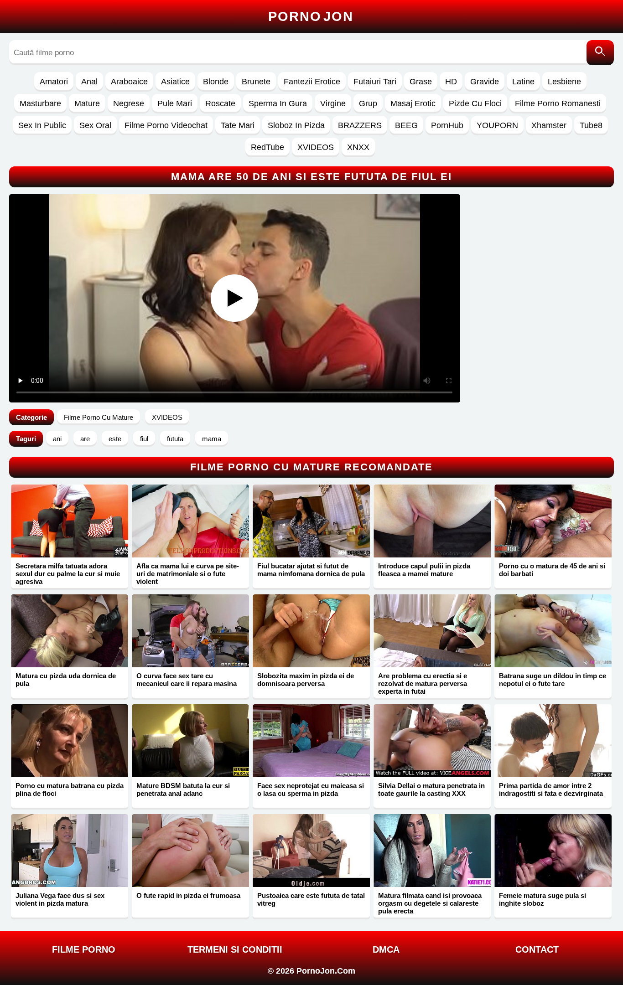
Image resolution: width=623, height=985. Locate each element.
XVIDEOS (315, 147)
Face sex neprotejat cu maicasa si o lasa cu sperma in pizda (310, 789)
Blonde (215, 81)
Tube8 (591, 125)
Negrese (128, 103)
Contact (537, 949)
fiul (144, 439)
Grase (421, 81)
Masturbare (40, 103)
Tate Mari (237, 125)
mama (211, 439)
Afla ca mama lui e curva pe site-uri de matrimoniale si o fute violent (187, 573)
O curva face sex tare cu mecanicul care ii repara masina (186, 679)
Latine (523, 81)
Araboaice (129, 81)
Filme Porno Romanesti (558, 103)
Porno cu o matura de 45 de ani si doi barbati (552, 570)
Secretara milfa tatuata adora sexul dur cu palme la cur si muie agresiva (68, 573)
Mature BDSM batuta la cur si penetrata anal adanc (183, 789)
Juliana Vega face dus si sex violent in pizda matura (60, 899)
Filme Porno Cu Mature (98, 417)
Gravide (484, 81)
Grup (368, 103)
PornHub (447, 125)
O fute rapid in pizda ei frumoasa (188, 895)
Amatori (54, 81)
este (115, 439)
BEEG (406, 125)
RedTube (267, 147)
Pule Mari (174, 103)
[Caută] (600, 52)
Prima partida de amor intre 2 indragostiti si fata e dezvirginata (551, 789)
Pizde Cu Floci (475, 103)
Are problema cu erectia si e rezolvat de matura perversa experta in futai (422, 683)
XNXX (358, 147)
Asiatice (175, 81)
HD (451, 81)
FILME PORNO (83, 949)
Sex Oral (95, 125)
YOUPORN (497, 125)
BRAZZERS (360, 125)
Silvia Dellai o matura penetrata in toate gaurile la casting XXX (431, 789)
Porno (310, 16)
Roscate (220, 103)
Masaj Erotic (413, 103)
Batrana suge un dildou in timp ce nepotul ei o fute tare (552, 679)
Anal (89, 81)
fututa (175, 439)
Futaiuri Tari (374, 81)
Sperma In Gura (278, 103)
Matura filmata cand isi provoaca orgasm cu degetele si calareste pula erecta (430, 903)
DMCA (386, 949)
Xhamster (548, 125)
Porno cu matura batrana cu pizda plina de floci (70, 789)
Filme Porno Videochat (166, 125)
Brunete (256, 81)
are (85, 439)
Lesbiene (564, 81)
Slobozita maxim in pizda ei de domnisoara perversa (305, 679)
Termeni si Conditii (234, 949)
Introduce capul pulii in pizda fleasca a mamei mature (424, 570)
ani (57, 439)
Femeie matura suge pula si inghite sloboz (542, 899)
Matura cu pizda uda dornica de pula (66, 679)
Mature (87, 103)
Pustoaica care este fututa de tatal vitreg (311, 899)
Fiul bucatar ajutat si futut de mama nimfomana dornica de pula (311, 570)
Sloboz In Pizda (296, 125)
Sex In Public (42, 125)
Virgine (333, 103)
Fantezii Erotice (312, 81)
